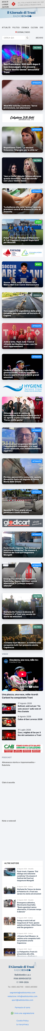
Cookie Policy (22, 1020)
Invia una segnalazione (24, 1013)
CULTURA (34, 27)
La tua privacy (22, 1024)
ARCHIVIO (39, 38)
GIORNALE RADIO (23, 32)
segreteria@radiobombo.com (22, 992)
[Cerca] (27, 38)
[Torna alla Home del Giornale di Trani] (22, 12)
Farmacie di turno (22, 1007)
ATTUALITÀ (6, 27)
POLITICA (16, 27)
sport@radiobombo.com (22, 1000)
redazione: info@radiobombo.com (22, 996)
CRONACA (25, 27)
